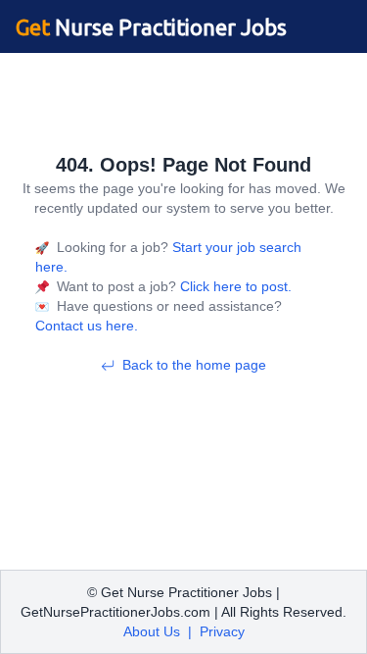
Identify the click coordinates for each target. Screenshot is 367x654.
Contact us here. (86, 325)
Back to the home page (194, 365)
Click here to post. (234, 286)
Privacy (222, 631)
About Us (151, 631)
